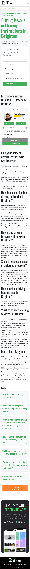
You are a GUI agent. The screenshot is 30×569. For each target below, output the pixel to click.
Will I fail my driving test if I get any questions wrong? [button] (14, 452)
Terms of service (11, 567)
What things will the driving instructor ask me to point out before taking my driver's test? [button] (14, 424)
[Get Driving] (8, 2)
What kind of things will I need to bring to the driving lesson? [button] (14, 409)
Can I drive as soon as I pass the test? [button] (12, 477)
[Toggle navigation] (27, 3)
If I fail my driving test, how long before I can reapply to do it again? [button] (15, 465)
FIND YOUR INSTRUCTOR (14, 84)
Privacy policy (20, 567)
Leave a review (15, 140)
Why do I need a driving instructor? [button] (12, 395)
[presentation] (3, 128)
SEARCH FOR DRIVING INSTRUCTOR (15, 488)
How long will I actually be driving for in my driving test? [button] (14, 440)
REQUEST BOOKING (15, 143)
